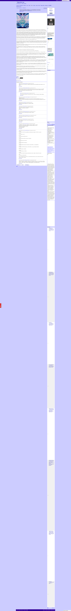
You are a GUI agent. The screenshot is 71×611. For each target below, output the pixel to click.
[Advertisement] (49, 83)
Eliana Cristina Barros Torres (26, 115)
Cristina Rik (24, 102)
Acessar (60, 0)
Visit (48, 62)
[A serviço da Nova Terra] (50, 44)
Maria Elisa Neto (25, 119)
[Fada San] (18, 11)
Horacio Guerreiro (25, 83)
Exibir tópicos (22, 11)
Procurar (70, 0)
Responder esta (19, 80)
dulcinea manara (26, 93)
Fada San (24, 10)
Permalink (19, 83)
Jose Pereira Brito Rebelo (26, 130)
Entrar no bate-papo (66, 610)
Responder (20, 86)
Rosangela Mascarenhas (26, 111)
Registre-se (57, 0)
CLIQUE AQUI (49, 51)
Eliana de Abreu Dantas (26, 123)
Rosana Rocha (25, 106)
